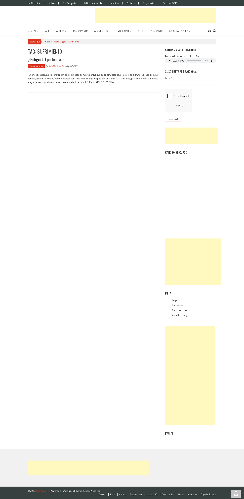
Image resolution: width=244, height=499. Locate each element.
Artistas (61, 31)
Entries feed (178, 305)
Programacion (148, 3)
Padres (141, 31)
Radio (47, 31)
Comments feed (180, 310)
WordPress (68, 490)
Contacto (130, 3)
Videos (52, 3)
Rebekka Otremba (56, 66)
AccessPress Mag (91, 490)
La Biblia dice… (34, 3)
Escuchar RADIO (170, 3)
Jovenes (33, 31)
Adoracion (157, 31)
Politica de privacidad (93, 3)
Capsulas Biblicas (179, 31)
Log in (175, 300)
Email (168, 77)
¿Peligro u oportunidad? (46, 59)
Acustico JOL (101, 31)
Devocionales (123, 31)
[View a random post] (209, 31)
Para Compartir (69, 3)
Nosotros (115, 3)
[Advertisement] (155, 15)
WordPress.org (179, 315)
